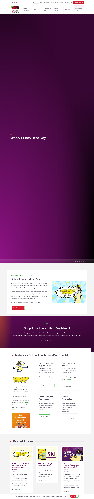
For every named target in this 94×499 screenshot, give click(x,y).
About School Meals (78, 9)
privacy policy (66, 496)
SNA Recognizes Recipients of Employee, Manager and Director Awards (71, 466)
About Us (66, 2)
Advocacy (67, 9)
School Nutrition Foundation (57, 2)
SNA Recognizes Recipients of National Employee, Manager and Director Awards (21, 466)
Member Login (77, 2)
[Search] (71, 2)
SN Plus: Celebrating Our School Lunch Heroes (45, 465)
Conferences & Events (48, 9)
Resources (36, 9)
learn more (68, 379)
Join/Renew (42, 2)
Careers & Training (56, 9)
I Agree (73, 496)
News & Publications (26, 9)
